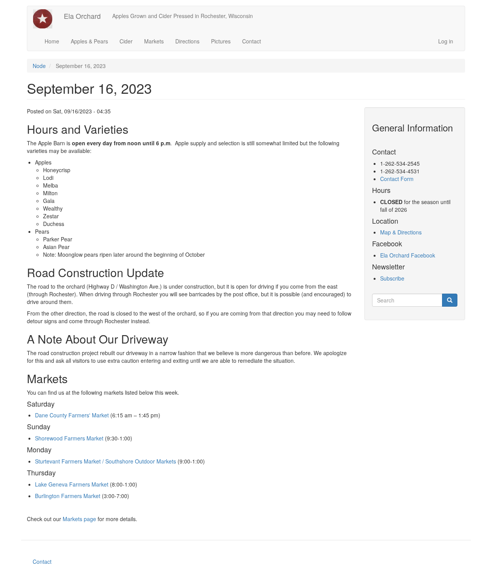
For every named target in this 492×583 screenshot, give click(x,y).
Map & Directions (401, 232)
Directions (187, 41)
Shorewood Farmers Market (70, 438)
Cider (126, 41)
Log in (445, 41)
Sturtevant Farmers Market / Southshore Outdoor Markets (105, 461)
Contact (251, 41)
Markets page (79, 519)
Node (39, 66)
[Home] (45, 18)
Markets (154, 41)
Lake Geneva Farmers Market (71, 484)
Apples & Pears (89, 41)
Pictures (221, 41)
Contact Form (397, 179)
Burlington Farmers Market (67, 496)
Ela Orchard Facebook (407, 255)
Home (52, 41)
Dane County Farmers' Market (72, 415)
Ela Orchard (82, 16)
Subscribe (392, 278)
